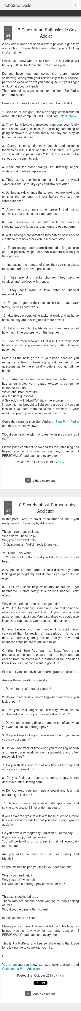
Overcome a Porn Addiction (21, 968)
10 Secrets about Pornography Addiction (46, 507)
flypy (61, 462)
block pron (67, 116)
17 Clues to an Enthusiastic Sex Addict (46, 32)
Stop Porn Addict (67, 421)
